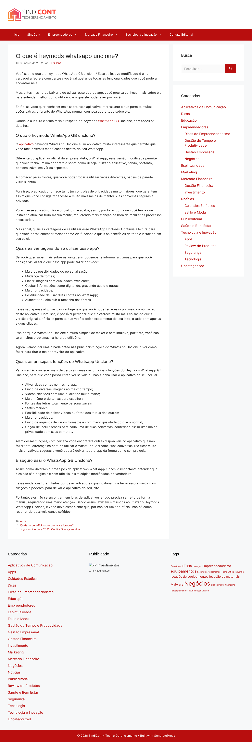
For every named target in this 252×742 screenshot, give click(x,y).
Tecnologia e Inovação (141, 34)
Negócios (191, 159)
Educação (189, 120)
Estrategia (202, 572)
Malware (177, 584)
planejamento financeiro (223, 585)
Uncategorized (192, 266)
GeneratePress (164, 735)
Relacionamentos (179, 590)
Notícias (187, 199)
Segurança (192, 252)
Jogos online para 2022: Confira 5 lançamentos (50, 529)
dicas (187, 565)
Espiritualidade (193, 165)
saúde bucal (195, 590)
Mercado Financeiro (99, 34)
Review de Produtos (200, 246)
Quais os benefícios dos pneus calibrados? (47, 525)
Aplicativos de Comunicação (203, 107)
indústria (239, 572)
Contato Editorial (181, 34)
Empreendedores (60, 34)
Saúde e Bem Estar (196, 226)
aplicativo (27, 144)
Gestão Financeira (198, 186)
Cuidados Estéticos (199, 206)
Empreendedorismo (216, 566)
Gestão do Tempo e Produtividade (35, 625)
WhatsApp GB (108, 121)
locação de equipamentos (189, 576)
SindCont (33, 34)
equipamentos (183, 571)
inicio (15, 34)
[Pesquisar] (230, 68)
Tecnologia (193, 259)
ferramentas (214, 572)
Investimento (194, 192)
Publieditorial (191, 219)
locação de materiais (224, 576)
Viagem (205, 590)
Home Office (227, 572)
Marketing (189, 172)
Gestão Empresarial (199, 152)
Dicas (185, 114)
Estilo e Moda (195, 212)
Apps (23, 521)
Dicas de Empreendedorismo (207, 134)
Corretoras (176, 566)
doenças (197, 566)
